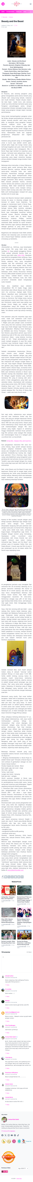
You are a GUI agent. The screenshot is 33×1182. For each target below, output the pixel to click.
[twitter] (9, 876)
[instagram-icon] (9, 1135)
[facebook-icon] (2, 1135)
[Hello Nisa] (16, 4)
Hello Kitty (21, 255)
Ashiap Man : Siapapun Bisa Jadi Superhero (19, 441)
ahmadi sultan (9, 976)
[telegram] (15, 876)
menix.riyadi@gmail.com (12, 1012)
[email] (22, 876)
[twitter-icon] (5, 1135)
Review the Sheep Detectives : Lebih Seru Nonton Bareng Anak (24, 943)
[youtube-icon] (12, 1135)
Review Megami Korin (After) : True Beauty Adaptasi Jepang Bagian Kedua (24, 921)
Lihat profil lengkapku (9, 1131)
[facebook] (5, 876)
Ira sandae (8, 989)
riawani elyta (9, 1084)
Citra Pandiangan (10, 1025)
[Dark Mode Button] (31, 4)
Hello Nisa (19, 1178)
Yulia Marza (8, 1057)
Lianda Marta (9, 1097)
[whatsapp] (12, 876)
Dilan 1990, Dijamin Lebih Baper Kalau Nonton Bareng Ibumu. (7, 920)
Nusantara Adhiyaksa (11, 1072)
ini (8, 251)
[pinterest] (18, 876)
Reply (7, 985)
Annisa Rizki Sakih (10, 1037)
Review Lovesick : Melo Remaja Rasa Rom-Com (8, 942)
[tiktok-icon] (18, 1135)
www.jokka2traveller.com (15, 870)
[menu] (3, 4)
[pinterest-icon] (15, 1135)
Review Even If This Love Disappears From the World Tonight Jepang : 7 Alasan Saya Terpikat (24, 899)
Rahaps (7, 1000)
